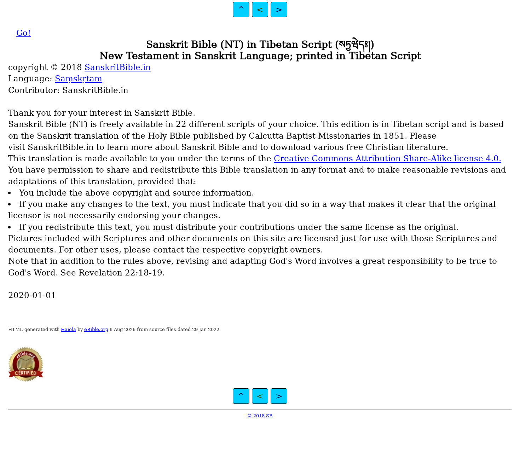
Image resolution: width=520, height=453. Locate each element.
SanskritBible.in (118, 67)
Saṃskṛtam (78, 78)
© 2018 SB (260, 415)
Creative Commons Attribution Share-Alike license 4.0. (387, 158)
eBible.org (96, 329)
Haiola (68, 329)
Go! (23, 32)
